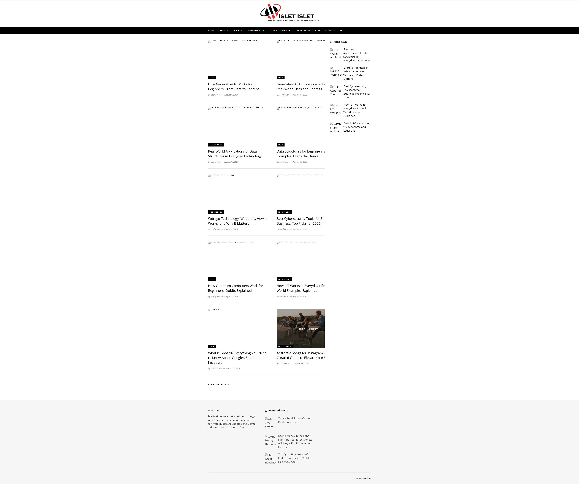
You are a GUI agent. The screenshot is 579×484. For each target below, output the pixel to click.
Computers (254, 30)
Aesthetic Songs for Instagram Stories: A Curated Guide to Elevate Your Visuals (307, 355)
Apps (236, 30)
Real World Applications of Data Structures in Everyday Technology (234, 153)
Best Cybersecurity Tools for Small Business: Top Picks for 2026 (303, 221)
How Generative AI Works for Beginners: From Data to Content (233, 86)
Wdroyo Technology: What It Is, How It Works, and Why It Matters (237, 221)
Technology (216, 145)
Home (211, 30)
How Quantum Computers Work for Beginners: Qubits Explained (235, 288)
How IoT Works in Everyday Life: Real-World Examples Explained (305, 288)
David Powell (216, 368)
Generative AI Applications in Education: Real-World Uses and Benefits (308, 86)
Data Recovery (278, 30)
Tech (222, 30)
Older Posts (219, 384)
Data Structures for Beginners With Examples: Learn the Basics (304, 153)
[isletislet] (289, 13)
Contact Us (332, 30)
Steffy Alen (216, 94)
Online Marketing (306, 30)
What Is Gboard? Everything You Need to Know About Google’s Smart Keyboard (237, 358)
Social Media (284, 346)
